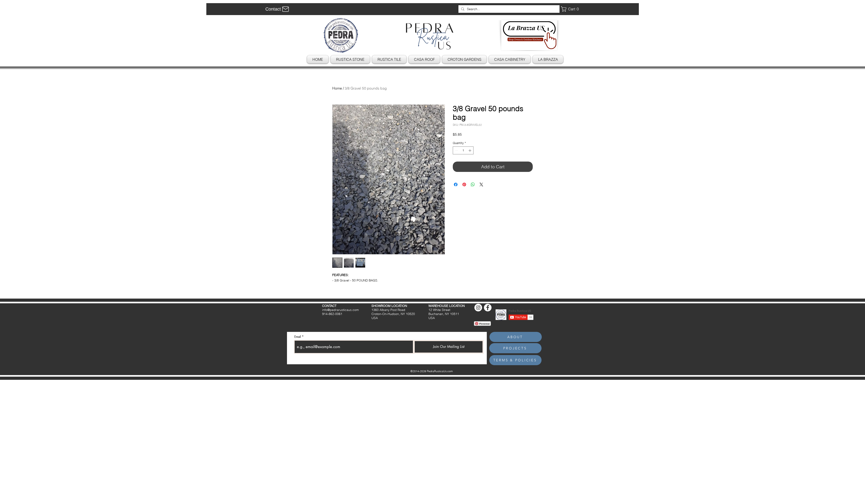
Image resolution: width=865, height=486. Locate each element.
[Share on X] (481, 184)
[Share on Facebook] (455, 184)
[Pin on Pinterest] (464, 184)
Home (337, 88)
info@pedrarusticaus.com (340, 310)
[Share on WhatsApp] (473, 184)
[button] (571, 9)
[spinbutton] (463, 150)
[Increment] (470, 150)
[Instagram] (478, 307)
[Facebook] (488, 307)
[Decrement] (456, 150)
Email (297, 336)
